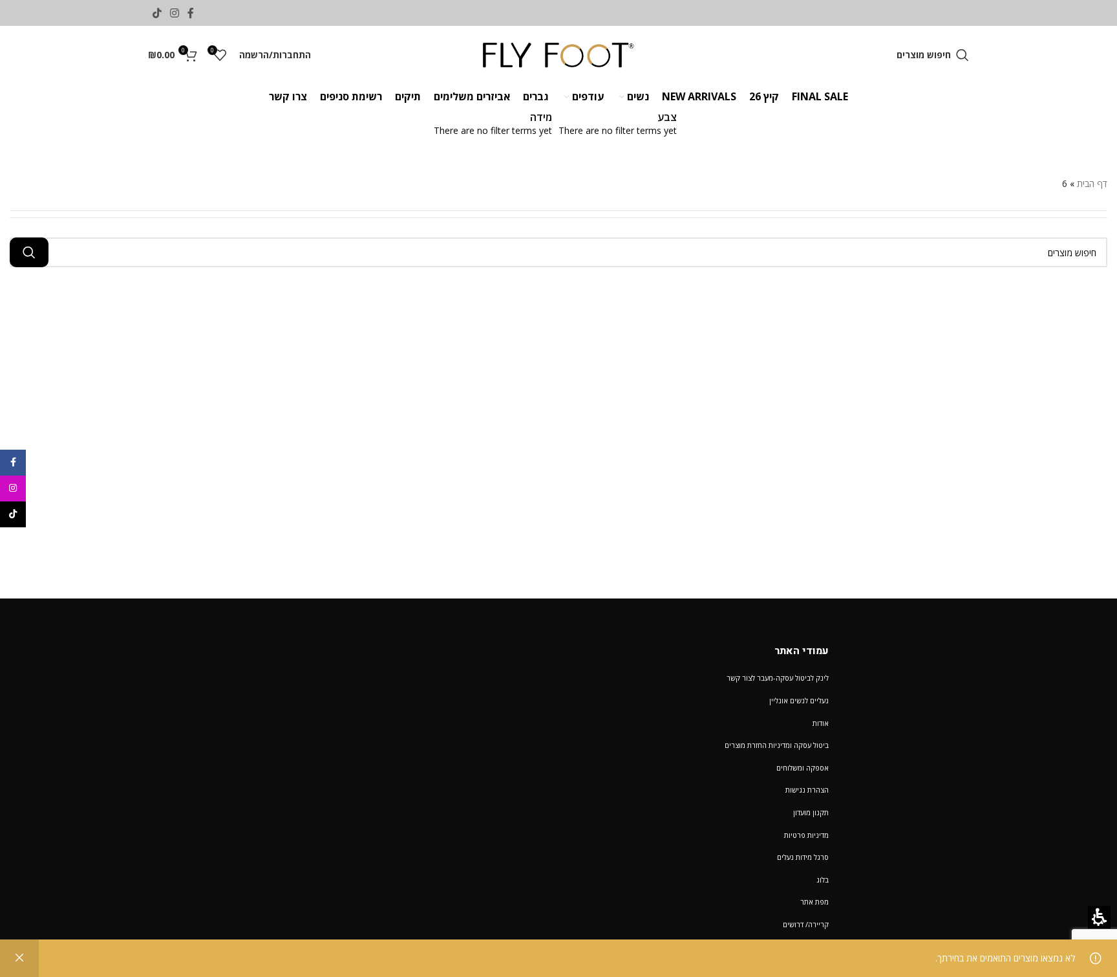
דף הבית (1092, 183)
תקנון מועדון (811, 812)
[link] (191, 13)
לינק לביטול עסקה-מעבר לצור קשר (778, 678)
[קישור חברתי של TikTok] (156, 13)
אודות (821, 723)
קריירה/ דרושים (806, 924)
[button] (932, 55)
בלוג (822, 879)
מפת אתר (814, 901)
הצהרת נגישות (807, 790)
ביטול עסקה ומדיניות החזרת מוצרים (777, 745)
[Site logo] (559, 54)
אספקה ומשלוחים (802, 768)
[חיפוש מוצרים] (29, 252)
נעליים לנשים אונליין (799, 700)
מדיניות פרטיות (806, 835)
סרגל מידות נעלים (803, 857)
